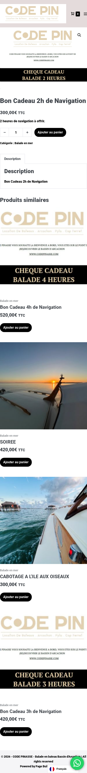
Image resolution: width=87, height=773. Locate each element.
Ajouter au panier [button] (16, 327)
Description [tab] (12, 159)
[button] (79, 35)
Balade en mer (24, 143)
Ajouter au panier (50, 132)
